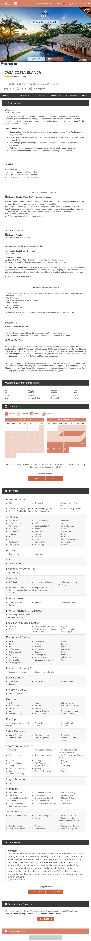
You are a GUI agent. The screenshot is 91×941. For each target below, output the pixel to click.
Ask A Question (45, 919)
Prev (37, 478)
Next (54, 478)
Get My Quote (46, 938)
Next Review (37, 892)
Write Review (54, 892)
